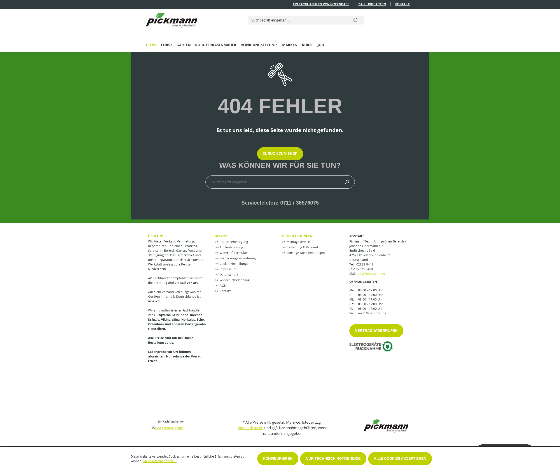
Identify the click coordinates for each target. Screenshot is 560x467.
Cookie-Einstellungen (234, 264)
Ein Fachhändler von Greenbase (321, 4)
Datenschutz (228, 274)
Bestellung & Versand (302, 247)
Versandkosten (250, 427)
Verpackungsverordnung (237, 258)
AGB (222, 285)
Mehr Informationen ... (160, 461)
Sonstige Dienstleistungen (305, 253)
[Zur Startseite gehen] (171, 19)
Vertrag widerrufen (376, 331)
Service (221, 236)
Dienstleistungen (297, 236)
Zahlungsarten (372, 4)
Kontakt (402, 4)
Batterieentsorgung (233, 242)
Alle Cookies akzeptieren (400, 458)
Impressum (227, 269)
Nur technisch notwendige (333, 458)
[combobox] (298, 20)
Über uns (156, 236)
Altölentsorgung (231, 247)
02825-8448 (364, 264)
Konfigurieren (278, 458)
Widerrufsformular (233, 253)
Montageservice (298, 242)
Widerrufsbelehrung (234, 280)
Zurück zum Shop (280, 154)
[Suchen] (356, 20)
